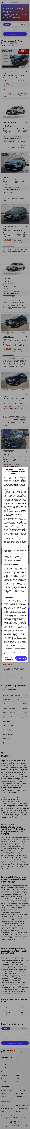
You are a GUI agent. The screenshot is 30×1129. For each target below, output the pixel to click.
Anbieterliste (6, 654)
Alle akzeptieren (21, 658)
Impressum (22, 652)
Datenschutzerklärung (9, 652)
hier (13, 515)
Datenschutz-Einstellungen (9, 658)
